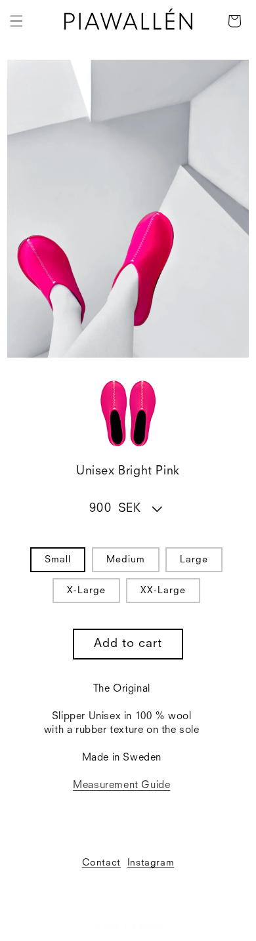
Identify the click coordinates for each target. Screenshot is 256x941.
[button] (16, 21)
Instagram (150, 863)
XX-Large (163, 590)
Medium (125, 559)
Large (194, 559)
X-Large (86, 590)
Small (58, 559)
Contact (101, 863)
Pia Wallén (143, 927)
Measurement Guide (121, 786)
